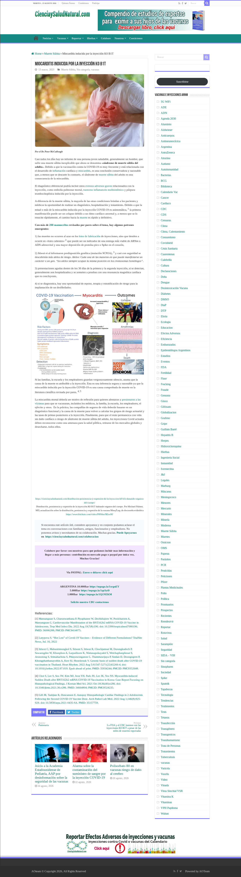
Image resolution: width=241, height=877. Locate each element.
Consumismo (168, 237)
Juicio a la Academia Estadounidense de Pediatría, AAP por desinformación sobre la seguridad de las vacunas (51, 773)
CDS (163, 214)
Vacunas (61, 38)
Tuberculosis (168, 757)
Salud (164, 638)
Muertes (165, 536)
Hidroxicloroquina (171, 446)
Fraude (164, 389)
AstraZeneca (168, 152)
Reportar (76, 38)
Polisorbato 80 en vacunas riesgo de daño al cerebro (125, 769)
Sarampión (167, 644)
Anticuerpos (167, 135)
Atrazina (165, 158)
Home (38, 53)
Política (165, 598)
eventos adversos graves (98, 186)
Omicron (166, 542)
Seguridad (166, 649)
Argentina (166, 146)
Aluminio (166, 124)
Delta (164, 276)
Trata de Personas (170, 745)
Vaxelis (165, 773)
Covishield (167, 242)
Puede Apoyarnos (127, 532)
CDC (164, 208)
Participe (96, 3)
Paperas (165, 553)
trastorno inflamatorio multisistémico (103, 189)
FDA (164, 367)
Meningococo (168, 497)
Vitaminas (166, 802)
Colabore (106, 38)
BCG (164, 180)
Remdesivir (167, 621)
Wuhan (165, 813)
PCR (163, 564)
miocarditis (84, 170)
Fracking (166, 384)
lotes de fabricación (89, 236)
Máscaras (166, 491)
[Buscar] (207, 3)
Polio (164, 593)
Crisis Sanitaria (169, 248)
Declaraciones (168, 271)
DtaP (163, 305)
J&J (163, 474)
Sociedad (166, 672)
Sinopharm (167, 666)
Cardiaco (166, 203)
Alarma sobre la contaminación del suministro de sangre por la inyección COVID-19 (89, 771)
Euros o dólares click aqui (98, 572)
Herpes (165, 440)
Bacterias (166, 175)
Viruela (165, 785)
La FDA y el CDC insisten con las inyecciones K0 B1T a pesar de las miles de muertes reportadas (124, 727)
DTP (163, 310)
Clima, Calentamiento (173, 231)
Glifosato (166, 406)
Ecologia (166, 321)
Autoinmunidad (169, 169)
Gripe (164, 423)
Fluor (164, 378)
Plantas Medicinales (172, 587)
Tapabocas (167, 689)
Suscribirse (182, 81)
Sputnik (165, 683)
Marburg (165, 485)
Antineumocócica (170, 141)
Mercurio (166, 508)
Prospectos (167, 610)
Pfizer (164, 581)
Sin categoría (83, 69)
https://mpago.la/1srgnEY (104, 586)
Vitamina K (167, 796)
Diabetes (165, 293)
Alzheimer (166, 129)
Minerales (166, 514)
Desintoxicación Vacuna (174, 288)
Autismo (165, 163)
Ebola (164, 316)
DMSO (165, 299)
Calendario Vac (169, 192)
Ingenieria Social (170, 457)
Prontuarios (167, 604)
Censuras (166, 220)
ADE (164, 107)
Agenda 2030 (168, 118)
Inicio (36, 38)
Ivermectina (167, 468)
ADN (164, 112)
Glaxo (164, 401)
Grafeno (165, 418)
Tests (163, 711)
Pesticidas (166, 570)
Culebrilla (166, 259)
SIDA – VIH (168, 655)
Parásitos (166, 559)
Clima (164, 225)
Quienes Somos (68, 3)
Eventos (165, 361)
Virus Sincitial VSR (172, 790)
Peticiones (166, 576)
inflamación (59, 170)
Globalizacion (168, 412)
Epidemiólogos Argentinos (175, 350)
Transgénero (167, 728)
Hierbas (91, 38)
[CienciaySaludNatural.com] (62, 14)
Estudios (165, 355)
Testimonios (167, 706)
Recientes (166, 615)
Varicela (165, 768)
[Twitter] (185, 3)
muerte (83, 217)
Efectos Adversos (170, 333)
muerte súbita (106, 174)
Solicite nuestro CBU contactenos (90, 602)
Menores (165, 502)
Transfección (168, 723)
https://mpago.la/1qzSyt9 (95, 590)
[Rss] (179, 3)
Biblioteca (166, 186)
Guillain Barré (169, 429)
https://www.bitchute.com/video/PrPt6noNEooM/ (89, 514)
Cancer (165, 197)
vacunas (95, 69)
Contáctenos (84, 3)
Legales (165, 480)
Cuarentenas (167, 254)
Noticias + (48, 38)
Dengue (165, 282)
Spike (164, 677)
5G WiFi (165, 101)
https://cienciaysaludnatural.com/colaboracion (71, 536)
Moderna (166, 525)
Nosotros (119, 38)
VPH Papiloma (169, 807)
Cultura (165, 265)
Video (164, 779)
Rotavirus (166, 632)
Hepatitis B (167, 434)
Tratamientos (168, 751)
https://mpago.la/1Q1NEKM (95, 594)
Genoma (165, 395)
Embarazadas (168, 344)
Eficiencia (166, 338)
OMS (164, 547)
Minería (165, 519)
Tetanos (165, 717)
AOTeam (204, 871)
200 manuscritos (58, 225)
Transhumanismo (170, 740)
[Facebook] (182, 3)
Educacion (167, 327)
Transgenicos (168, 734)
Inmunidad (167, 463)
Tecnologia (167, 694)
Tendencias (167, 700)
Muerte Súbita (52, 53)
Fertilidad (166, 372)
